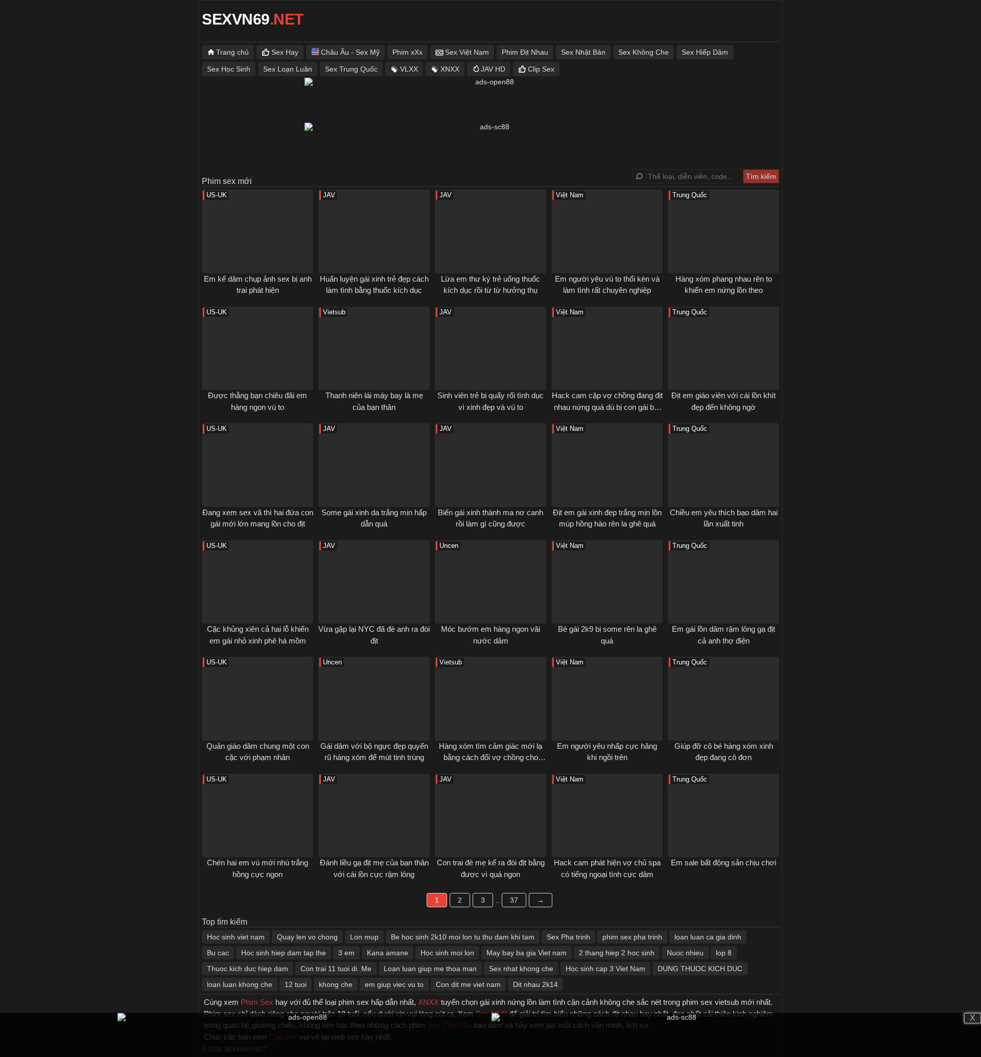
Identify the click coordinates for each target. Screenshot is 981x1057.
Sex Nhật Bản (583, 52)
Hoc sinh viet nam (236, 937)
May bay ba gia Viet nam (526, 953)
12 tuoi (296, 984)
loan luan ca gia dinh (707, 937)
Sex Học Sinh (228, 69)
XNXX (449, 69)
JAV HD (493, 69)
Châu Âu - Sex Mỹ (350, 52)
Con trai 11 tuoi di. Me (335, 968)
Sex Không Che (643, 52)
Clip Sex (541, 69)
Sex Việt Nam (467, 52)
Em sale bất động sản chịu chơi (723, 862)
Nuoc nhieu (685, 953)
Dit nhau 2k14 (535, 984)
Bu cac (218, 953)
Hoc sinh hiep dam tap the (283, 953)
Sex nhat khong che (521, 968)
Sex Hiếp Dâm (705, 52)
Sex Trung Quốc (351, 69)
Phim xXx (407, 52)
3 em (346, 953)
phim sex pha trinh (632, 937)
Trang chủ (232, 52)
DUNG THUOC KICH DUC (700, 968)
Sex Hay (284, 52)
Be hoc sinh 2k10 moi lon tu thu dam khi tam (462, 937)
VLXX (409, 69)
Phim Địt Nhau (525, 52)
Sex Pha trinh (568, 937)
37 (514, 900)
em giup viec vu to (394, 984)
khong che (336, 984)
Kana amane (387, 953)
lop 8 (724, 953)
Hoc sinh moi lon (447, 953)
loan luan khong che (239, 984)
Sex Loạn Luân (287, 69)
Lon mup (364, 937)
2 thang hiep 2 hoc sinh (617, 953)
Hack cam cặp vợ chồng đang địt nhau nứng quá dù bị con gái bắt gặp (607, 407)
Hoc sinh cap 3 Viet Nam (605, 968)
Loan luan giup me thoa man (430, 968)
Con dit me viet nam (468, 984)
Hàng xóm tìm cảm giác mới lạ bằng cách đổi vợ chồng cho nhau (490, 757)
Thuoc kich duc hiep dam (247, 968)
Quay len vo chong (307, 937)
